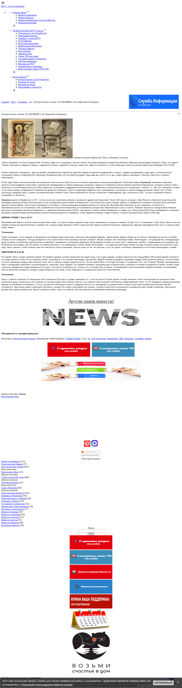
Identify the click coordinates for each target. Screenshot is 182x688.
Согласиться (163, 683)
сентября (139, 338)
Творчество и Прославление (15, 506)
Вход (16, 396)
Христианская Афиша (12, 464)
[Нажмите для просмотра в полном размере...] (37, 157)
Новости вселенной (10, 514)
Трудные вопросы (10, 482)
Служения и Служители (13, 504)
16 (30, 102)
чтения (147, 338)
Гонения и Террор (10, 501)
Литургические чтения (24, 338)
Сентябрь (22, 102)
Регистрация (7, 396)
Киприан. (129, 338)
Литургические (98, 338)
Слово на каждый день (12, 477)
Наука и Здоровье (9, 512)
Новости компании (10, 461)
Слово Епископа (9, 488)
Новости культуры (10, 517)
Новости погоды (9, 520)
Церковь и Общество (11, 495)
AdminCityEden (73, 338)
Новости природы (10, 522)
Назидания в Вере (10, 472)
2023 (13, 102)
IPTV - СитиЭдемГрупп (12, 6)
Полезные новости (10, 525)
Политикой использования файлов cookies (46, 684)
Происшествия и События (14, 498)
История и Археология (12, 509)
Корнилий (112, 338)
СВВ (120, 338)
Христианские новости (12, 493)
